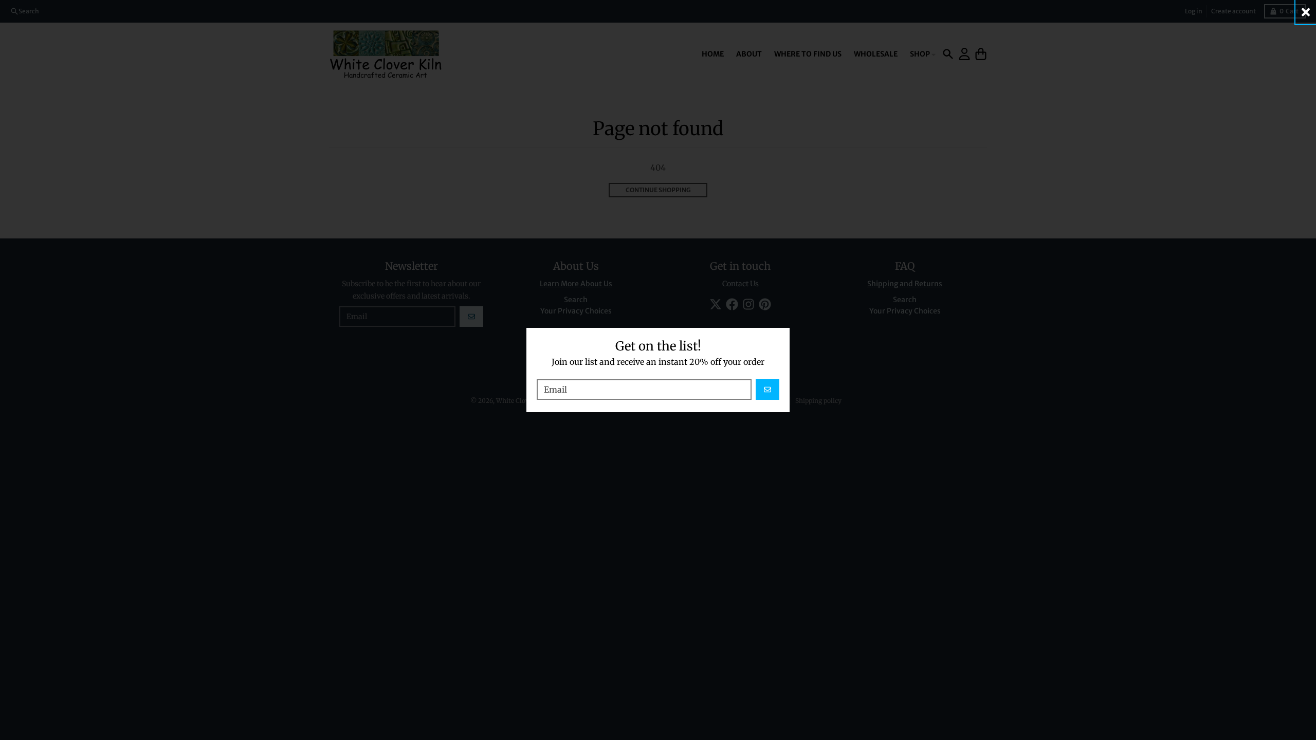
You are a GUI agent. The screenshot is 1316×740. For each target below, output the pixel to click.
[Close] (1305, 12)
